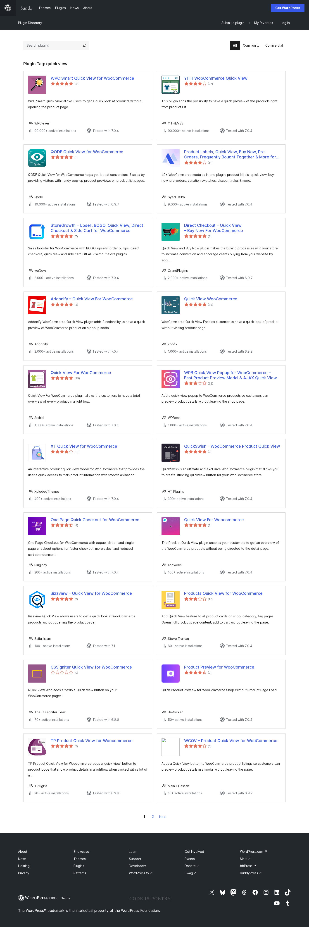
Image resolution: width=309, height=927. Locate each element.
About (22, 851)
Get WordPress (287, 8)
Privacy (23, 873)
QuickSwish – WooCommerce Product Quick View (232, 446)
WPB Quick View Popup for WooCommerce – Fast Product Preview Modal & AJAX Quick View (230, 375)
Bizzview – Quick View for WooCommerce (91, 593)
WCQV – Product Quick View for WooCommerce (230, 740)
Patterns (80, 873)
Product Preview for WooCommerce (219, 667)
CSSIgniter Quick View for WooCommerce (91, 667)
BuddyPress (251, 873)
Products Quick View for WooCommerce (223, 593)
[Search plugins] (84, 45)
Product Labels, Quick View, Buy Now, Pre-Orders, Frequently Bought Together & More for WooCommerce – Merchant (230, 154)
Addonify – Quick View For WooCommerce (92, 298)
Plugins (79, 866)
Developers (138, 866)
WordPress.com (253, 851)
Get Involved (194, 851)
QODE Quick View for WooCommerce (87, 151)
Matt (245, 859)
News (22, 859)
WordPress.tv (141, 873)
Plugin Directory (30, 23)
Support (135, 859)
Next (162, 817)
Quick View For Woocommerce (214, 519)
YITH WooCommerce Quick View (215, 78)
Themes (80, 859)
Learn (133, 851)
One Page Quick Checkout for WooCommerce (95, 519)
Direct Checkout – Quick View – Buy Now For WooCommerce (213, 228)
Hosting (24, 866)
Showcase (81, 851)
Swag (191, 873)
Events (190, 859)
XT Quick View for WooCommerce (84, 446)
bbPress (248, 866)
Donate (192, 866)
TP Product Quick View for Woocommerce (92, 740)
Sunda (65, 898)
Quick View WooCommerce (210, 298)
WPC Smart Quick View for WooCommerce (92, 78)
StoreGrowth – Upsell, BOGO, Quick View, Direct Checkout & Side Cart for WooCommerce (97, 228)
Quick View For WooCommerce (81, 372)
